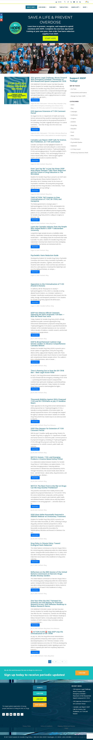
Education (73, 128)
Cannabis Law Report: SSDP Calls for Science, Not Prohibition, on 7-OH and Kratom (48, 141)
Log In (59, 2)
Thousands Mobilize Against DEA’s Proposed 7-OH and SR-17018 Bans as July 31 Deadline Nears (48, 401)
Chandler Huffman (45, 306)
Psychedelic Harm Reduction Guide (44, 255)
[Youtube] (74, 2)
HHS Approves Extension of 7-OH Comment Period (48, 112)
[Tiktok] (83, 2)
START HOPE (50, 38)
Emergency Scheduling (45, 106)
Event (72, 132)
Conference (74, 115)
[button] (65, 2)
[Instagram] (77, 2)
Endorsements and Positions (79, 92)
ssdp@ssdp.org (77, 737)
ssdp (43, 108)
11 (62, 661)
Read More (35, 100)
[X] (71, 2)
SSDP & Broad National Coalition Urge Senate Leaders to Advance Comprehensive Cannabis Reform (48, 344)
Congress (73, 118)
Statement (74, 146)
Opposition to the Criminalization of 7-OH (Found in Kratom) (47, 285)
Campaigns (60, 103)
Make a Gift (75, 7)
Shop (84, 7)
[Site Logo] (11, 7)
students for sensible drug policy (54, 108)
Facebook (1, 14)
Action (53, 133)
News (50, 164)
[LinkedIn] (80, 2)
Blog (55, 103)
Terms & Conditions (46, 726)
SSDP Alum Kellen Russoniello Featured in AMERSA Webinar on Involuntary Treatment (48, 515)
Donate (40, 687)
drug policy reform (39, 135)
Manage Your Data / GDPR (78, 96)
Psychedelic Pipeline (76, 142)
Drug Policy (74, 125)
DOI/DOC (73, 122)
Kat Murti (42, 164)
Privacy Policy (27, 726)
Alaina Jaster (43, 103)
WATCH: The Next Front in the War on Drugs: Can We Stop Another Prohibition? (48, 487)
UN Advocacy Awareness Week (79, 152)
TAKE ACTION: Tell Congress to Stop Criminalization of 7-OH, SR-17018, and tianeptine (46, 199)
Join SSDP (52, 7)
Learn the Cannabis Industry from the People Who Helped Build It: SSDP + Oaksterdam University (49, 228)
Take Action (63, 7)
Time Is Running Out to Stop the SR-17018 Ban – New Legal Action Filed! (47, 371)
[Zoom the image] (62, 685)
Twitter (1, 17)
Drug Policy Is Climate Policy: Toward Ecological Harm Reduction (45, 544)
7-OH (49, 133)
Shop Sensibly (40, 705)
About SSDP (31, 7)
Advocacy (50, 103)
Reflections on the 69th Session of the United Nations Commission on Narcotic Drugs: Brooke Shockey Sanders (49, 574)
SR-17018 (38, 108)
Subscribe (82, 673)
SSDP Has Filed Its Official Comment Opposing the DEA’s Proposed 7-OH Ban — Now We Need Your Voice (47, 314)
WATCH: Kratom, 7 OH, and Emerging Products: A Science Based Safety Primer (47, 458)
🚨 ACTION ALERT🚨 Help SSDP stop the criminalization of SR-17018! (47, 633)
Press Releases (51, 425)
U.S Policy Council (75, 149)
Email (1, 20)
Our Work (42, 7)
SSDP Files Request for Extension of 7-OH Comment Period (47, 429)
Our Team (73, 89)
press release (55, 106)
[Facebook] (68, 2)
